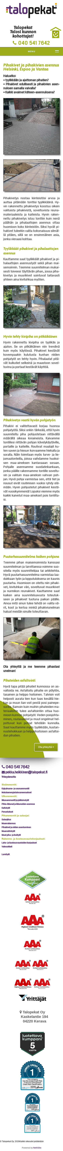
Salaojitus (6, 819)
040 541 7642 (17, 767)
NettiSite (37, 1147)
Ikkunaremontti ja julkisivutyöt (15, 800)
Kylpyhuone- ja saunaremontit (15, 788)
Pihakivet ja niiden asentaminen (16, 827)
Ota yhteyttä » (46, 747)
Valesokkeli (7, 846)
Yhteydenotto (9, 777)
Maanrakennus (9, 823)
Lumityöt (6, 854)
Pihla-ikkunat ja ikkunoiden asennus (18, 804)
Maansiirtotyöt (8, 831)
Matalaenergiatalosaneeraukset (17, 792)
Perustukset (7, 811)
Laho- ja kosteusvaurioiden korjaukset (19, 842)
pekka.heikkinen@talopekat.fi (26, 772)
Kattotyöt (6, 807)
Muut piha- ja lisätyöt (11, 835)
